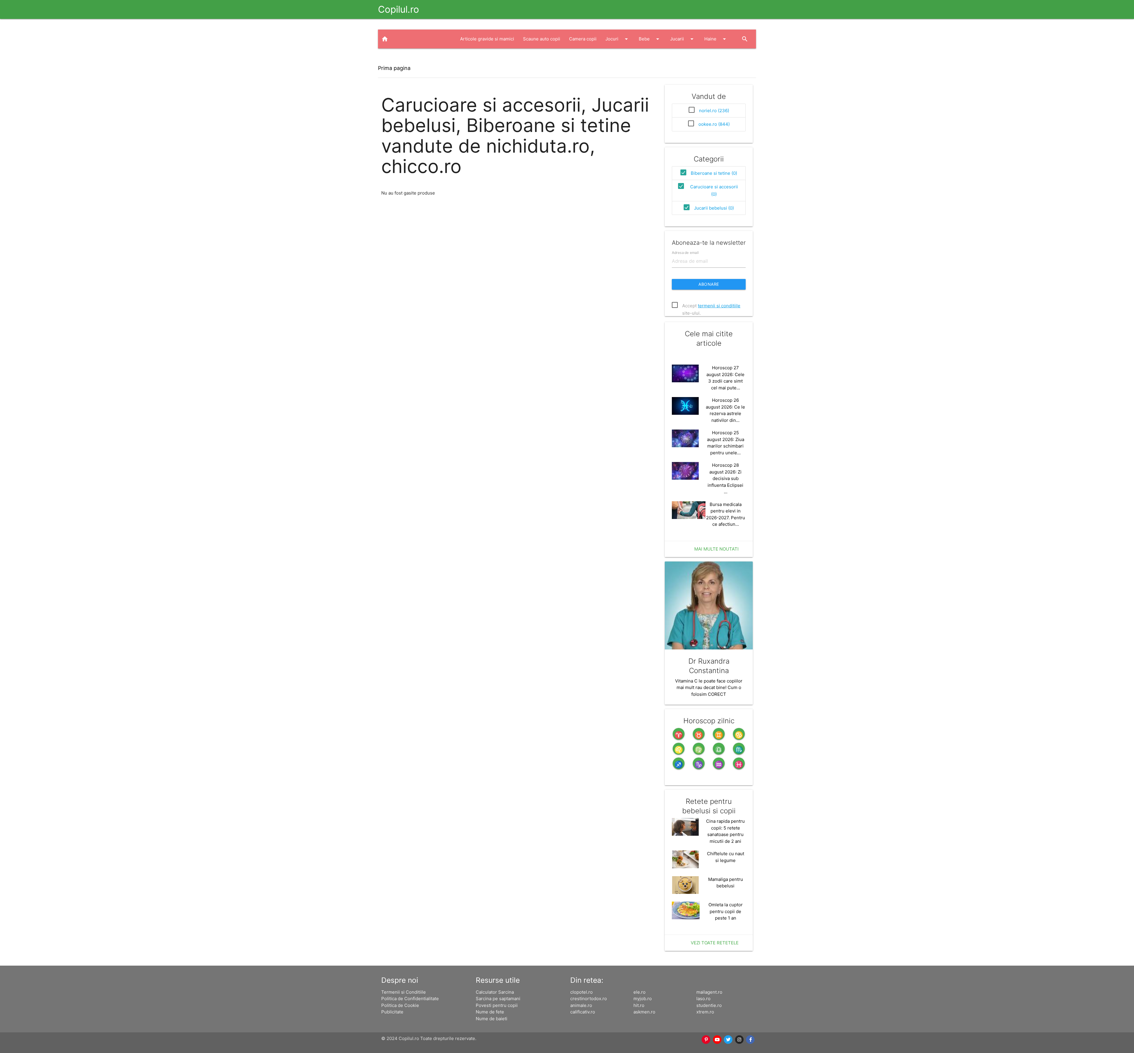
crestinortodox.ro (588, 998)
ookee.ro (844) (714, 124)
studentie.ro (709, 1005)
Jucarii (682, 39)
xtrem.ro (705, 1012)
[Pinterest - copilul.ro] (706, 1039)
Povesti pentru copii (497, 1005)
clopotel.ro (581, 992)
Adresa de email (685, 252)
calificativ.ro (582, 1012)
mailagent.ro (709, 992)
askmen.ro (644, 1012)
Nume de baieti (491, 1018)
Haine (716, 39)
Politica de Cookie (400, 1005)
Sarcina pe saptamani (498, 998)
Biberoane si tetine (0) (714, 173)
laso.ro (703, 998)
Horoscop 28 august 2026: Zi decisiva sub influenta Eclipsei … (725, 478)
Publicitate (392, 1012)
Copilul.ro (398, 9)
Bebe (650, 39)
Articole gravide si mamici (487, 39)
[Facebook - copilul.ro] (750, 1039)
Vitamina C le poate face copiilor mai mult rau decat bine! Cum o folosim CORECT (708, 687)
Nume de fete (490, 1012)
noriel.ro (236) (714, 110)
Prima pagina (394, 68)
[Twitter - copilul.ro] (728, 1039)
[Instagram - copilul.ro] (739, 1039)
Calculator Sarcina (495, 992)
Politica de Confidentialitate (410, 998)
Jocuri (617, 39)
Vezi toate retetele (715, 943)
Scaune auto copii (541, 39)
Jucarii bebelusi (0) (714, 208)
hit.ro (638, 1005)
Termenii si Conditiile (403, 992)
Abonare (708, 284)
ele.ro (639, 992)
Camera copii (583, 39)
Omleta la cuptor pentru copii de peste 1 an (725, 911)
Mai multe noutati (716, 549)
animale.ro (581, 1005)
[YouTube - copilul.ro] (717, 1039)
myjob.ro (642, 998)
